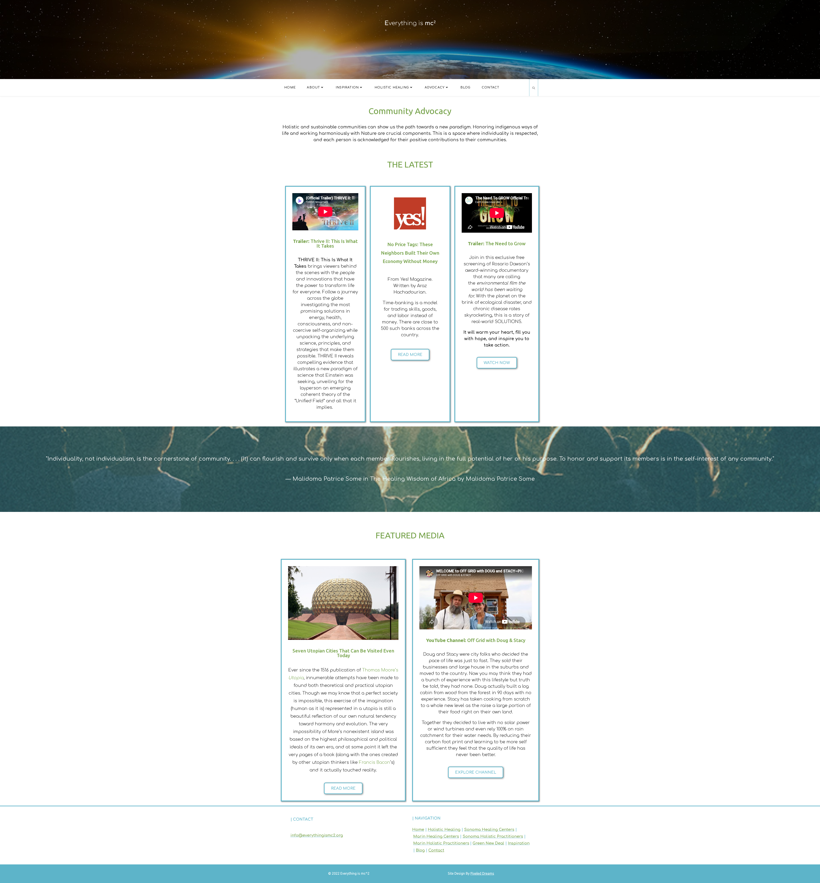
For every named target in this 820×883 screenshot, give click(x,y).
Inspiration (519, 843)
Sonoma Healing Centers (489, 829)
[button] (410, 354)
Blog (420, 850)
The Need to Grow (497, 243)
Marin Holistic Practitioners (441, 843)
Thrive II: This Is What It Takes (325, 243)
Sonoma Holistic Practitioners (493, 836)
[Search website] (534, 88)
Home (418, 829)
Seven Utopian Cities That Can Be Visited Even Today (343, 653)
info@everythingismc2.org (316, 835)
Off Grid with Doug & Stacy (475, 640)
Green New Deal (488, 843)
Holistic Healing (444, 829)
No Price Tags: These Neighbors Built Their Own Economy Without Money (410, 253)
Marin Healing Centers (436, 836)
